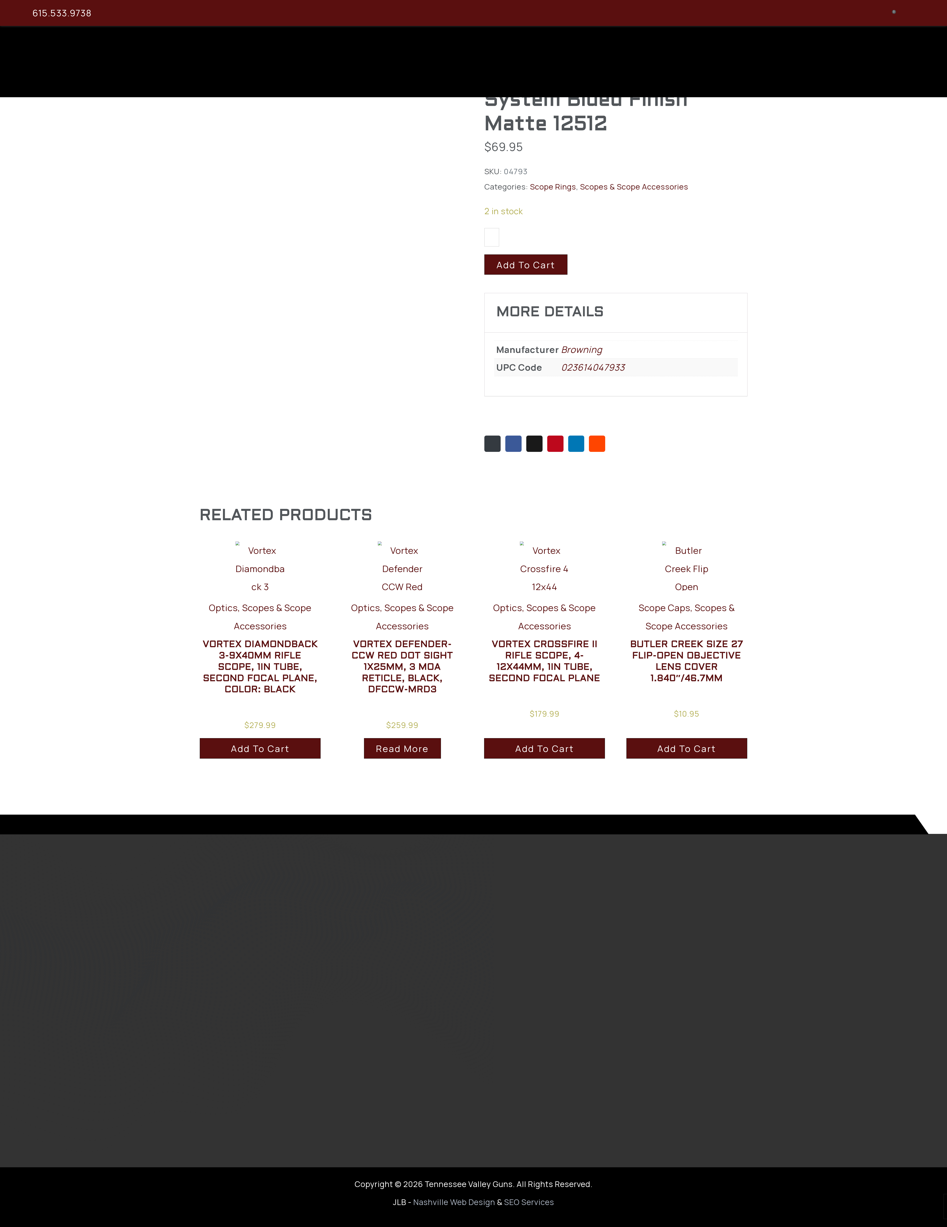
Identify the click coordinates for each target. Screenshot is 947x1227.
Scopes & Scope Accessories (634, 186)
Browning (581, 349)
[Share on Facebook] (513, 444)
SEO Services (529, 1202)
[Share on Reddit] (597, 444)
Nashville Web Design (454, 1202)
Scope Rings (553, 186)
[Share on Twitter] (534, 444)
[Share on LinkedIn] (576, 444)
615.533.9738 (61, 13)
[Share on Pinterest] (555, 444)
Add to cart (525, 265)
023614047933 (593, 367)
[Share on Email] (492, 444)
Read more (402, 748)
